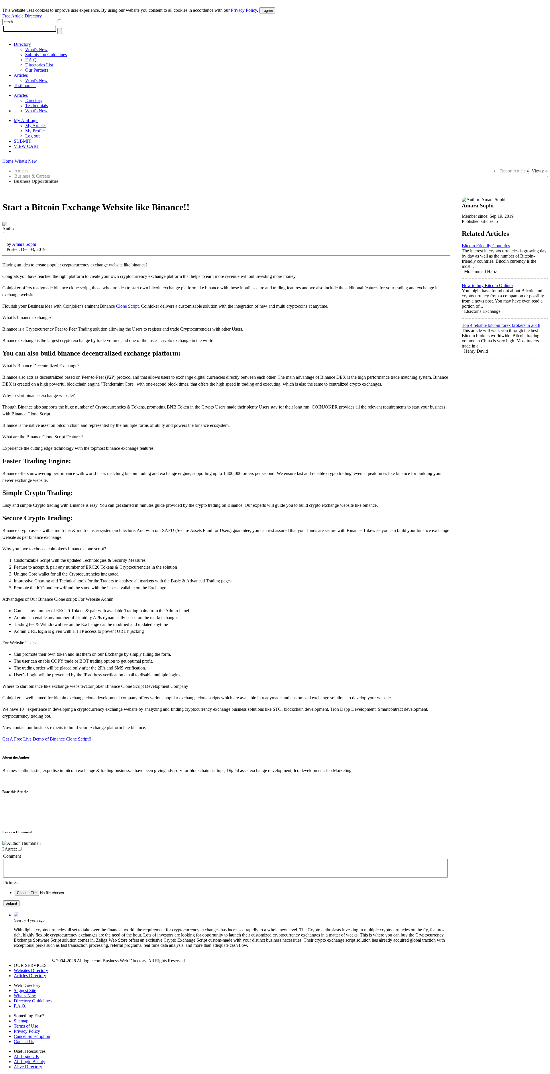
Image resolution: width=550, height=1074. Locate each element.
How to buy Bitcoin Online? (487, 285)
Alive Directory (28, 1066)
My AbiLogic (26, 120)
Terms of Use (26, 1026)
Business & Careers (32, 176)
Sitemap (21, 1020)
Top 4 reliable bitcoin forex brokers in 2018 (501, 325)
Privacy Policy (244, 10)
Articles (21, 75)
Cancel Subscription (32, 1036)
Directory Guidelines (33, 1000)
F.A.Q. (31, 59)
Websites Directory (31, 970)
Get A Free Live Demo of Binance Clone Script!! (46, 739)
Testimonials (25, 85)
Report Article (513, 170)
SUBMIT (22, 141)
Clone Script (127, 306)
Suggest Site (25, 990)
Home (7, 161)
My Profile (35, 130)
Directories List (39, 64)
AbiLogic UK (26, 1056)
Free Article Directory (22, 15)
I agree (267, 10)
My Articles (35, 125)
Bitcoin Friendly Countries (486, 245)
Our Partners (36, 70)
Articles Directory (30, 975)
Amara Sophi (24, 244)
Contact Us (24, 1041)
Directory (22, 44)
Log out (32, 135)
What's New (36, 49)
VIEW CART (26, 146)
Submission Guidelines (46, 54)
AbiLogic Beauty (29, 1061)
